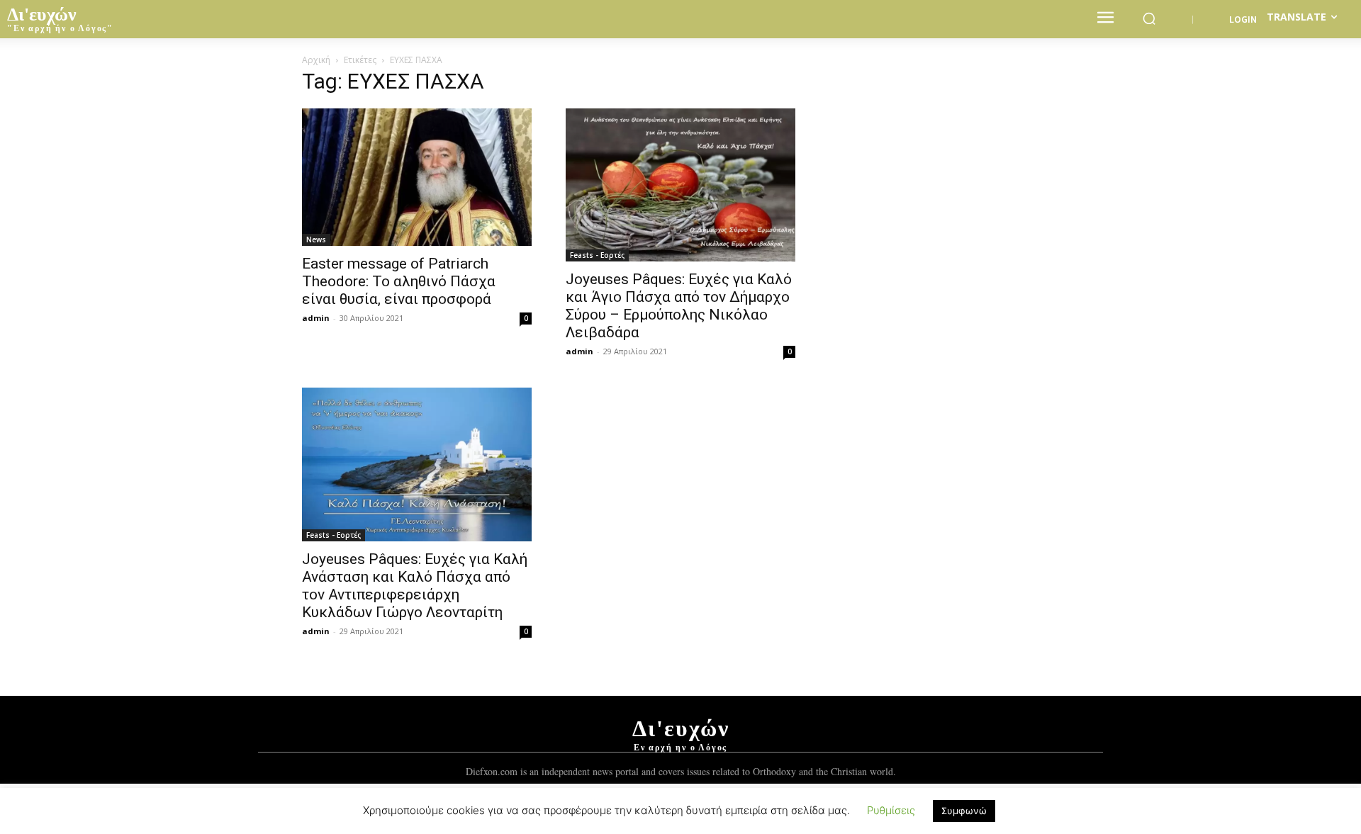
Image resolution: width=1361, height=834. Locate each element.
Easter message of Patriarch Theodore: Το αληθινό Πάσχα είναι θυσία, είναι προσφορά (398, 281)
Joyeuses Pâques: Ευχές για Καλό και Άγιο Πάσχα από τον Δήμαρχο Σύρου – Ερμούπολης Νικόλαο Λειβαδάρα (679, 306)
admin (316, 317)
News (316, 239)
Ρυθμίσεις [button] (891, 810)
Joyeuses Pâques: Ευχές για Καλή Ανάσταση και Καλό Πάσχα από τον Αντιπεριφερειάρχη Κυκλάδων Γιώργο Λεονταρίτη (414, 586)
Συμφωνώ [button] (964, 810)
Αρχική (316, 60)
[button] (1149, 18)
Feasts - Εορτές (597, 255)
